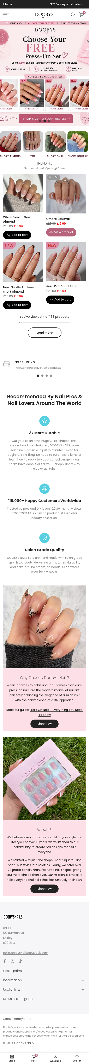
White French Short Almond (17, 219)
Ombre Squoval (58, 219)
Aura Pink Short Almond (64, 286)
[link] (44, 73)
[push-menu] (6, 15)
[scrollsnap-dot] (38, 375)
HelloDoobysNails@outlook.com (25, 953)
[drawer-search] (73, 14)
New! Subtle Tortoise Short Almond (18, 289)
